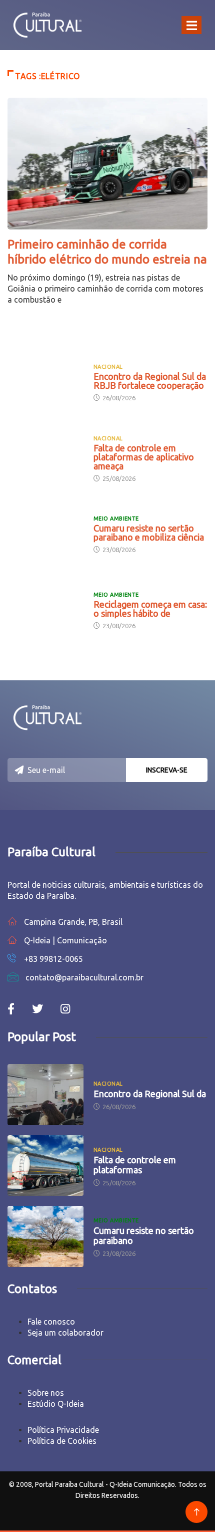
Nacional (108, 367)
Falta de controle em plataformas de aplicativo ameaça (144, 457)
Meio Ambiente (116, 519)
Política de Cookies (62, 1440)
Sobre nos (46, 1392)
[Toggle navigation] (192, 25)
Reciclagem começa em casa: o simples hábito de (150, 608)
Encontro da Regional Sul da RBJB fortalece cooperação (150, 380)
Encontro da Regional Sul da (150, 1094)
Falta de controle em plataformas (135, 1165)
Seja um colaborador (66, 1332)
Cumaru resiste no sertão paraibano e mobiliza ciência (149, 532)
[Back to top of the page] (196, 1512)
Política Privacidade (63, 1429)
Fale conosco (51, 1321)
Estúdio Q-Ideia (56, 1403)
